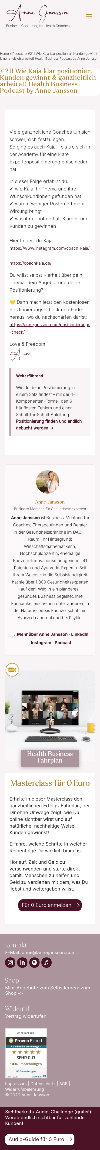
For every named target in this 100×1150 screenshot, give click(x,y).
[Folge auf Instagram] (10, 962)
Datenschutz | (44, 1083)
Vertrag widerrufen (26, 1016)
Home (4, 53)
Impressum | (17, 1083)
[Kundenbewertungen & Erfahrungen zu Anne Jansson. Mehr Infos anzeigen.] (26, 1077)
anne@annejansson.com (49, 952)
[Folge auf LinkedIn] (22, 962)
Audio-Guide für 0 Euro (36, 1139)
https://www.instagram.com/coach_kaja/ (50, 248)
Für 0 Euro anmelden (46, 905)
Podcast (18, 53)
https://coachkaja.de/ (30, 263)
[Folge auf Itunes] (46, 962)
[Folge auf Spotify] (34, 962)
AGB (64, 1083)
